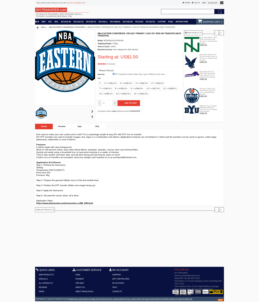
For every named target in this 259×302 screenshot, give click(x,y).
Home (187, 3)
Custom (161, 22)
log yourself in (76, 3)
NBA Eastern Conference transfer (67, 27)
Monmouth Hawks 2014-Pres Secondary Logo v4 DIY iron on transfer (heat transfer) (208, 57)
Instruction (182, 22)
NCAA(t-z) (150, 22)
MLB (37, 22)
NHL (56, 22)
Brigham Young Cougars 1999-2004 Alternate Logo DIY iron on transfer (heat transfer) (208, 108)
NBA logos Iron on (100, 299)
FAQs (170, 22)
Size (99, 78)
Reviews (61, 126)
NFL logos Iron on (117, 299)
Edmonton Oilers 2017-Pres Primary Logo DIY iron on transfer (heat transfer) (208, 91)
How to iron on (185, 299)
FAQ (97, 126)
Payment (80, 279)
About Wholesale (84, 291)
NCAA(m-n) (115, 22)
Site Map (80, 283)
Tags (79, 126)
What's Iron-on (170, 299)
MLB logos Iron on (82, 299)
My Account (118, 283)
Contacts (117, 291)
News (41, 291)
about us (80, 287)
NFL (50, 22)
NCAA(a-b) (66, 22)
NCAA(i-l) (103, 22)
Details (44, 126)
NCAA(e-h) (91, 22)
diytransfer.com (60, 299)
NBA (44, 22)
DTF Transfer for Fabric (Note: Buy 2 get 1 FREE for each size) (140, 74)
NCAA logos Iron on (154, 299)
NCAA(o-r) (128, 22)
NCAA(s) (139, 22)
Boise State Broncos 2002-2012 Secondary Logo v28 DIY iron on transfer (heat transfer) (207, 74)
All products (46, 283)
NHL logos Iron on (135, 299)
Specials (43, 279)
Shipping (116, 275)
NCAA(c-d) (78, 22)
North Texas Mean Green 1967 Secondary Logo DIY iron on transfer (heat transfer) (208, 40)
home (70, 299)
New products (46, 275)
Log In (197, 3)
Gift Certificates (120, 279)
